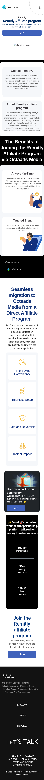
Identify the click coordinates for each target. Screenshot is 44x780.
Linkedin (22, 715)
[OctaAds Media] (20, 7)
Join (22, 33)
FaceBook (22, 705)
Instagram (22, 726)
